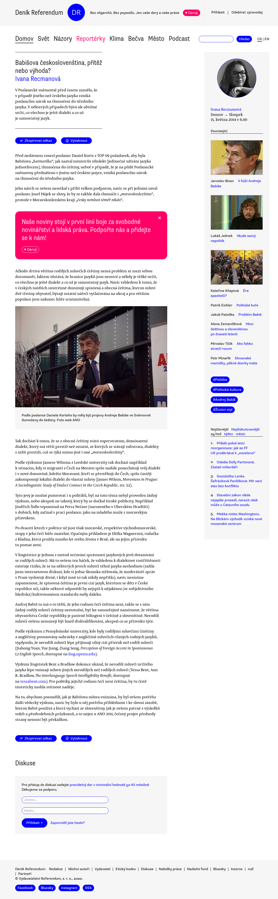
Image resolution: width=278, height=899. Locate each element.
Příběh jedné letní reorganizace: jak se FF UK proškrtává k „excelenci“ (233, 448)
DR (76, 12)
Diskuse (147, 869)
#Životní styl (222, 410)
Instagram (69, 888)
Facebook (25, 888)
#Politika (220, 380)
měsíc (240, 434)
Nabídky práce (170, 869)
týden (228, 434)
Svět (43, 38)
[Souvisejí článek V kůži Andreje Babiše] (237, 158)
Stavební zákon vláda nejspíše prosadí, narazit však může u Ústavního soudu (234, 500)
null (250, 869)
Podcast (179, 38)
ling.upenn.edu (81, 653)
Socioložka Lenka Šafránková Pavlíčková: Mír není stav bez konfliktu (236, 481)
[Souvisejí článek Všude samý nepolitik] (237, 213)
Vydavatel (102, 869)
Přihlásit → (34, 823)
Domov (24, 38)
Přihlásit (218, 12)
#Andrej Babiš (224, 400)
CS (259, 39)
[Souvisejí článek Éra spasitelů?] (237, 268)
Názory (63, 38)
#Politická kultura (227, 390)
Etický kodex (126, 869)
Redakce (56, 869)
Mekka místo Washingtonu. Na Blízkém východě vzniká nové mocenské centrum (236, 519)
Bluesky (219, 869)
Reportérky (90, 38)
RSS (88, 888)
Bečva (136, 38)
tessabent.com (33, 681)
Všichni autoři (78, 869)
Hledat (244, 39)
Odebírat (247, 12)
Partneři (24, 874)
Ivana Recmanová (38, 78)
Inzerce (237, 869)
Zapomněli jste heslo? (67, 823)
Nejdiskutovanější (245, 429)
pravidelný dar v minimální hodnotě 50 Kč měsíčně (109, 785)
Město (156, 38)
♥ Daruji (191, 13)
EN (267, 39)
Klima (116, 38)
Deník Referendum (39, 12)
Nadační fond (197, 869)
